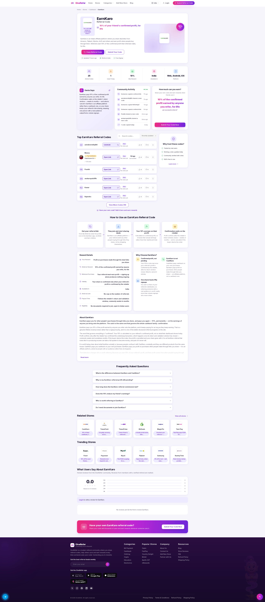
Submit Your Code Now (170, 125)
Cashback (92, 9)
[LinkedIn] (86, 588)
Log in (81, 500)
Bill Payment (128, 548)
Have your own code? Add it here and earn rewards (118, 210)
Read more (85, 357)
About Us (163, 548)
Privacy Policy (148, 598)
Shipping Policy (183, 560)
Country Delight (147, 554)
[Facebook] (82, 588)
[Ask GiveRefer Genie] (260, 597)
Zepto (144, 548)
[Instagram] (77, 588)
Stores (97, 3)
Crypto (126, 557)
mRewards (146, 563)
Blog (131, 3)
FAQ (179, 554)
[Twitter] (72, 588)
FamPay (145, 551)
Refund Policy (183, 557)
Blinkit (144, 557)
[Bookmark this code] (153, 145)
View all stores (180, 416)
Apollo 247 (146, 560)
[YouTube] (91, 588)
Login (167, 3)
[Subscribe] (108, 564)
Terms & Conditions (162, 598)
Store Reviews (183, 551)
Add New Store (121, 3)
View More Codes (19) (117, 205)
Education (127, 560)
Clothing (127, 554)
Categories (108, 3)
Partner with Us (165, 557)
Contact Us (164, 551)
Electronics (128, 563)
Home (90, 3)
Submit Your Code (115, 52)
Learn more (172, 164)
